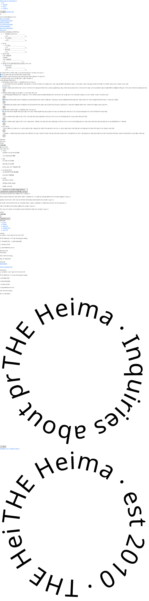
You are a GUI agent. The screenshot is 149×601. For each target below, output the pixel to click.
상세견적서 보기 (14, 190)
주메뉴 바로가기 (4, 1)
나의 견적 (5, 230)
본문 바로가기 (13, 1)
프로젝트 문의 (6, 228)
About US (5, 226)
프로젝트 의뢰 (10, 12)
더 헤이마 (5, 8)
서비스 (4, 6)
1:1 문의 (3, 12)
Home (4, 222)
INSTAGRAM (3, 264)
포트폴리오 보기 (4, 449)
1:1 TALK (3, 446)
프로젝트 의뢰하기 (14, 449)
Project (4, 224)
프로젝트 (4, 5)
